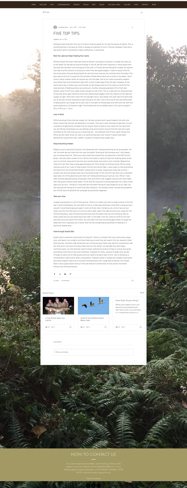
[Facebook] (88, 486)
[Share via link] (70, 274)
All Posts (46, 12)
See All (142, 293)
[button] (142, 12)
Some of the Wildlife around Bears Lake (92, 319)
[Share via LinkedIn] (65, 274)
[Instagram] (99, 486)
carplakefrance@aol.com (106, 466)
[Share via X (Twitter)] (60, 274)
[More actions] (132, 27)
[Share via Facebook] (54, 274)
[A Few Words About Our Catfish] (58, 305)
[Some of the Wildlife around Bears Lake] (93, 305)
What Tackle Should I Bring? (127, 300)
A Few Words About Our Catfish (55, 319)
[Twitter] (93, 486)
